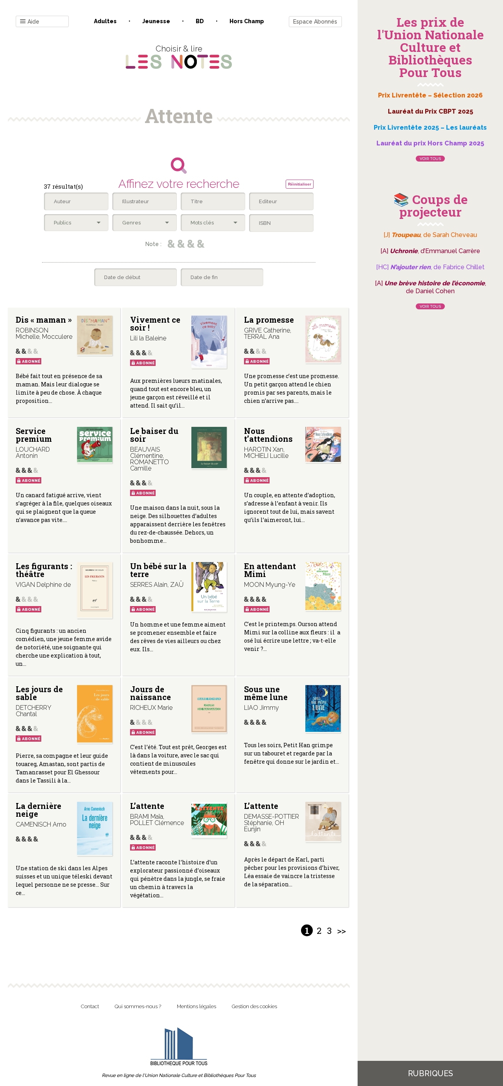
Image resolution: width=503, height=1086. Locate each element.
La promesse (269, 319)
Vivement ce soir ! (155, 323)
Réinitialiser (299, 184)
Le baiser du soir (154, 435)
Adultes (105, 21)
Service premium (34, 435)
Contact (90, 1006)
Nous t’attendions (268, 435)
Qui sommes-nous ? (138, 1006)
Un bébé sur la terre (158, 570)
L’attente (147, 806)
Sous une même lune (266, 693)
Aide (33, 21)
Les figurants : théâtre (44, 570)
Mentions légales (196, 1006)
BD (200, 21)
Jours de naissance (150, 693)
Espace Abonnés (315, 21)
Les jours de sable (39, 693)
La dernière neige (38, 810)
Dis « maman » (44, 319)
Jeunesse (156, 21)
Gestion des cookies (254, 1006)
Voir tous (430, 158)
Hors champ (246, 21)
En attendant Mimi (270, 570)
